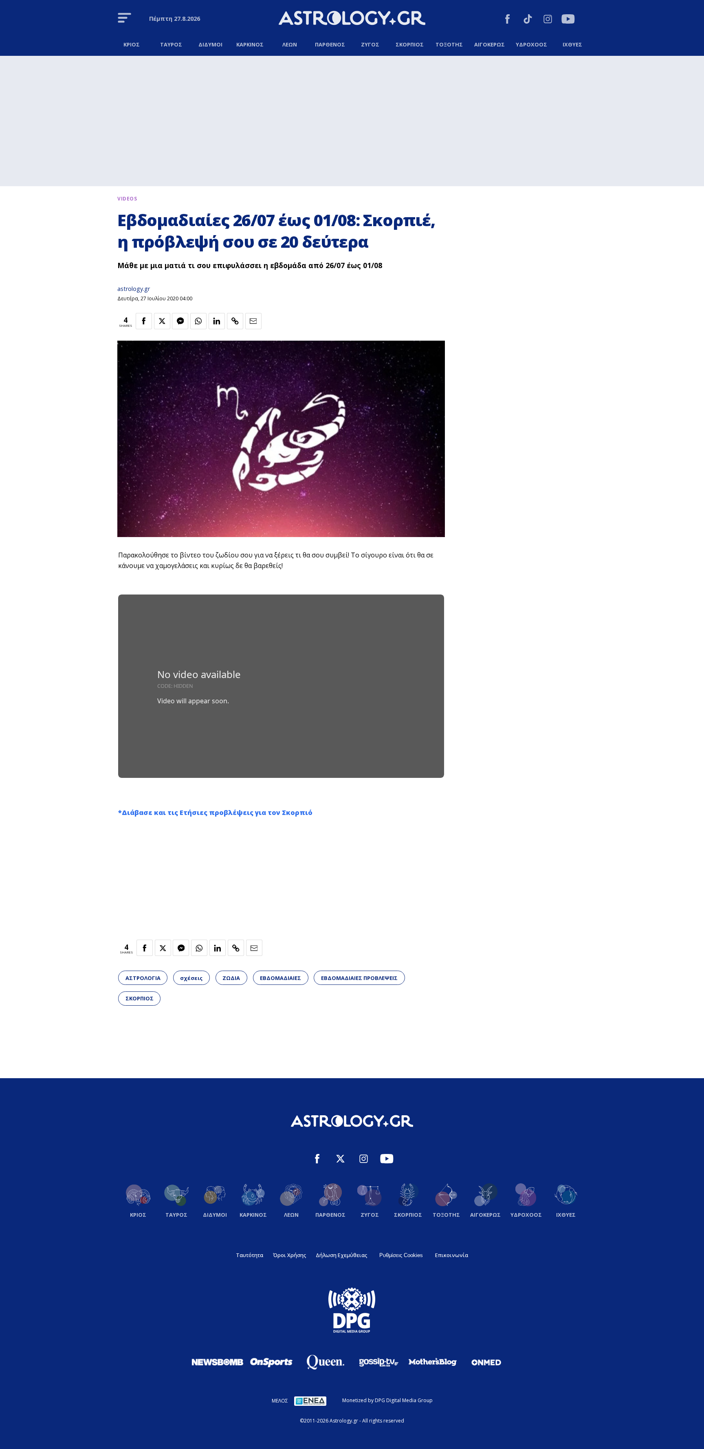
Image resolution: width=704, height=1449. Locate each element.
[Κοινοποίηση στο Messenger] (180, 321)
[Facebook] (507, 20)
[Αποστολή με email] (253, 321)
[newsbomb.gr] (217, 1362)
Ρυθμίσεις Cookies (401, 1255)
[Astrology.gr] (352, 19)
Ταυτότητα (249, 1255)
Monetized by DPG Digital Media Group (387, 1400)
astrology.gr (133, 289)
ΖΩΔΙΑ (231, 978)
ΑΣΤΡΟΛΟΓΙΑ (143, 978)
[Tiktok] (528, 20)
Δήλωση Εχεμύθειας (341, 1255)
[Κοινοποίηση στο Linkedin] (217, 321)
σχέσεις (191, 978)
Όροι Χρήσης (289, 1255)
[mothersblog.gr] (433, 1362)
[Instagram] (547, 20)
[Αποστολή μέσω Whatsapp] (198, 321)
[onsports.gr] (271, 1362)
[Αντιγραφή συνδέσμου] (235, 321)
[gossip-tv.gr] (379, 1362)
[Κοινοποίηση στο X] (162, 321)
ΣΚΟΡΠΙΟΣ (139, 998)
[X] (340, 1160)
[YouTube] (568, 20)
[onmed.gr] (486, 1362)
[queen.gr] (325, 1362)
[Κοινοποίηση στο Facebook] (144, 321)
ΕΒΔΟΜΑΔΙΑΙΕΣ (280, 978)
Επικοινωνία (451, 1255)
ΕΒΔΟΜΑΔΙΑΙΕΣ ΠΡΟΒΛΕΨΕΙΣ (359, 978)
